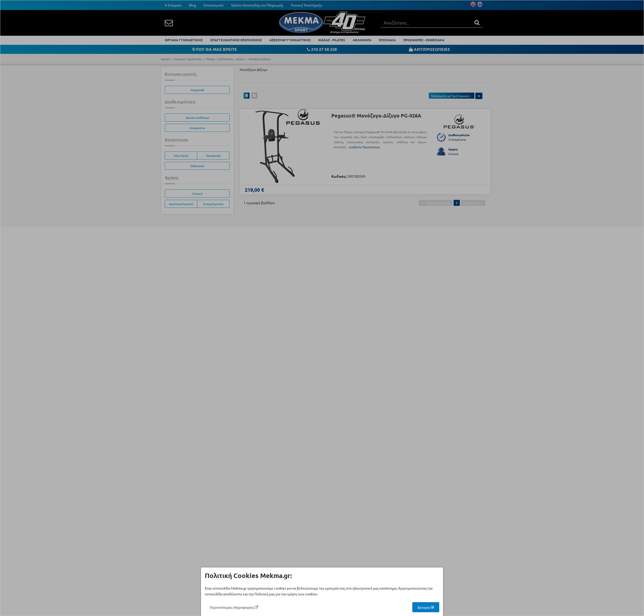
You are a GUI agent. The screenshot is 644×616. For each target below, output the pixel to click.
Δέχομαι (424, 607)
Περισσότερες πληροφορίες (232, 607)
